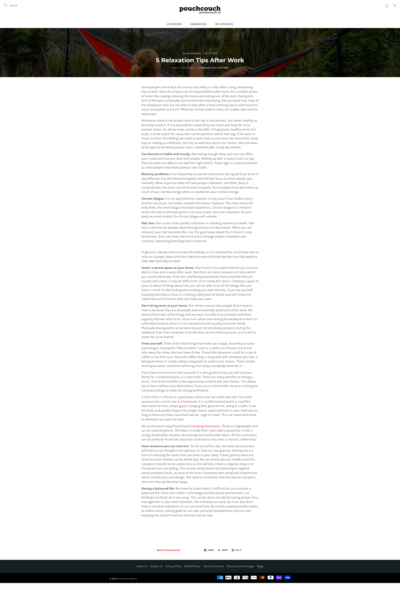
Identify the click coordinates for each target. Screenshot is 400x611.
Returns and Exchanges (240, 566)
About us (141, 566)
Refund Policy (192, 566)
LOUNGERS (174, 24)
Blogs (260, 566)
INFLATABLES (224, 24)
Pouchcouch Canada (125, 578)
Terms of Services (213, 566)
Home (175, 67)
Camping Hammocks (205, 426)
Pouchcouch (188, 67)
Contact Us (156, 566)
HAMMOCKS (198, 24)
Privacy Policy (174, 566)
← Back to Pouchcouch (166, 550)
